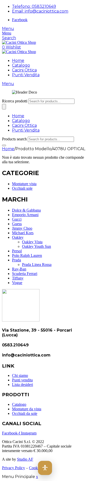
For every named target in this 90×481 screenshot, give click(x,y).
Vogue (17, 282)
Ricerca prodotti (14, 101)
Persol (17, 251)
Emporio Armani (25, 215)
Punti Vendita (26, 74)
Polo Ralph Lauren (27, 255)
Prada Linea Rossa (37, 264)
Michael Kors (23, 233)
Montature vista (24, 184)
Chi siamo (20, 375)
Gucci (17, 219)
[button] (45, 468)
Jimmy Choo (22, 228)
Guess (17, 224)
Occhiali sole (22, 188)
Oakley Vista (32, 242)
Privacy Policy (13, 468)
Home (18, 60)
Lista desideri (22, 384)
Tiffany (18, 278)
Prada (16, 260)
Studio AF (25, 459)
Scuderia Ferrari (24, 273)
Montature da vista (26, 409)
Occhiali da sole (24, 413)
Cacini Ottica (24, 70)
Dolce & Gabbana (26, 210)
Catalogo (21, 65)
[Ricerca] (4, 106)
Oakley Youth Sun (36, 246)
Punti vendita (22, 380)
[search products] (4, 145)
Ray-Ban (19, 269)
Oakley (18, 237)
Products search (14, 139)
